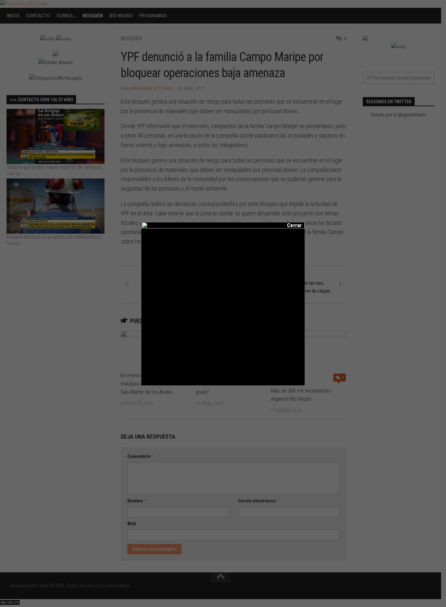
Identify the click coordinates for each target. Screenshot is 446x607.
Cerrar (290, 225)
